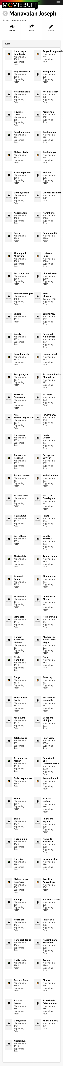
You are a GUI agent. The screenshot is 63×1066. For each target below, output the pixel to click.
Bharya (46, 980)
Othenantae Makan (20, 759)
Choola (17, 313)
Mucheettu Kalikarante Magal (49, 639)
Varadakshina (21, 495)
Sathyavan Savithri (48, 456)
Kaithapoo (19, 434)
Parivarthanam (22, 475)
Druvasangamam (52, 192)
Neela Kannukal (19, 658)
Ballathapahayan (23, 778)
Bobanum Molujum (48, 719)
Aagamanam (20, 212)
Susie (17, 818)
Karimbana (49, 212)
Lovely (17, 333)
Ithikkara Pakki (48, 255)
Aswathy (47, 677)
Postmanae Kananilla (49, 699)
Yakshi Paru (49, 313)
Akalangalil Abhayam (20, 255)
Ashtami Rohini (18, 578)
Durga (46, 657)
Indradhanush (21, 354)
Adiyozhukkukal (22, 71)
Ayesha (46, 960)
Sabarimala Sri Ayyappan (50, 1002)
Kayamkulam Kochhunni (50, 941)
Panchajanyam (22, 132)
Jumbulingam (50, 152)
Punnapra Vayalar (48, 820)
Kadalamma (20, 838)
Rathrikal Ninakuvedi (49, 335)
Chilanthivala (21, 152)
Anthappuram (21, 273)
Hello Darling (50, 616)
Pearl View (48, 737)
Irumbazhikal (50, 354)
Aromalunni (20, 717)
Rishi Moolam (47, 295)
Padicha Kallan (47, 800)
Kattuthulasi (21, 960)
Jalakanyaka (20, 737)
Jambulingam (50, 132)
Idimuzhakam (50, 273)
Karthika (18, 859)
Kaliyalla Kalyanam (48, 840)
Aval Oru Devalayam (49, 497)
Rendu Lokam (46, 436)
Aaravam (47, 394)
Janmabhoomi (50, 778)
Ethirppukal (49, 71)
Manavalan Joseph (32, 13)
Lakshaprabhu (50, 859)
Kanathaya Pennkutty (20, 53)
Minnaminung (50, 1020)
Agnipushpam (50, 556)
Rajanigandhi (50, 232)
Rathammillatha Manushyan (52, 376)
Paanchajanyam (22, 172)
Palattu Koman (18, 1002)
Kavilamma (20, 515)
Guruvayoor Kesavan (20, 456)
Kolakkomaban (22, 91)
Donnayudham (21, 192)
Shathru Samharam (20, 396)
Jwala (17, 798)
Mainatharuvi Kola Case (21, 881)
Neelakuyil (19, 1040)
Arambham (48, 111)
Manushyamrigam (23, 293)
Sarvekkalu (20, 535)
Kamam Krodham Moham (19, 639)
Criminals (19, 616)
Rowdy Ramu (49, 414)
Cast (7, 43)
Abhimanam (49, 576)
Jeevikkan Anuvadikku (49, 881)
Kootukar (19, 919)
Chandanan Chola (49, 598)
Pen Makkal (49, 919)
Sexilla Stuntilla (48, 537)
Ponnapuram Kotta (20, 699)
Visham (47, 172)
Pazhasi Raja (21, 980)
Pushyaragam (21, 374)
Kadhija (18, 899)
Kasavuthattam (51, 899)
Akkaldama (20, 596)
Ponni (46, 515)
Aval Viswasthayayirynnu (25, 416)
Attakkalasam (50, 91)
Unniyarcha (20, 1020)
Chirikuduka (20, 556)
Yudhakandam (50, 475)
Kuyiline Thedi (18, 113)
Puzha (17, 232)
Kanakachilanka (22, 939)
